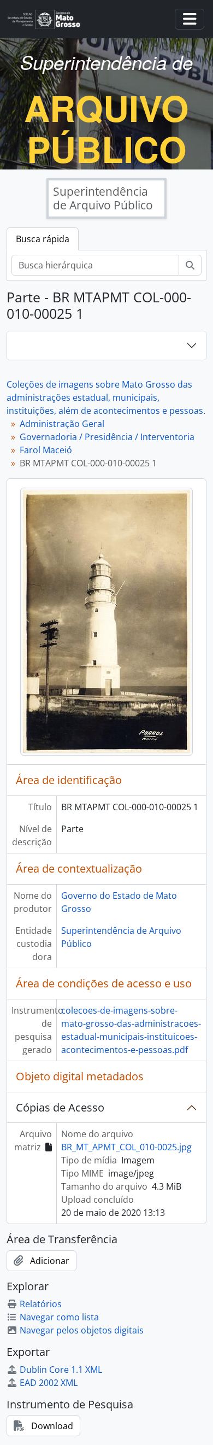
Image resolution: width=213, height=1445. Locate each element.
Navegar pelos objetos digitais (82, 1330)
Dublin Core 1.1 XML (61, 1370)
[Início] (48, 19)
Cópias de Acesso (60, 1107)
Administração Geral (62, 424)
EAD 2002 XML (49, 1383)
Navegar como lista (59, 1317)
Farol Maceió (46, 450)
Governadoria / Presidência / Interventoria (107, 437)
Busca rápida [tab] (42, 239)
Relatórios (41, 1304)
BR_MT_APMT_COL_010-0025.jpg (126, 1147)
